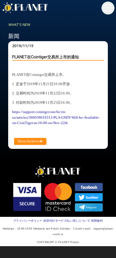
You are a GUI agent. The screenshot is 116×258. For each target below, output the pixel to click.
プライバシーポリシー (28, 220)
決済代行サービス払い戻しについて (66, 220)
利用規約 (97, 220)
